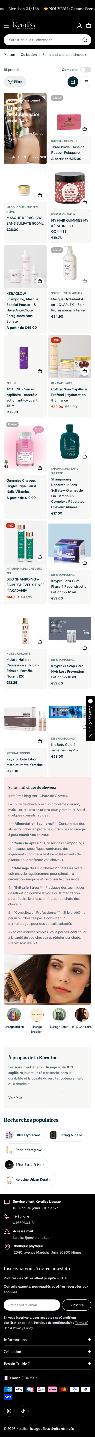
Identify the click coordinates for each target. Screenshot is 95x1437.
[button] (90, 718)
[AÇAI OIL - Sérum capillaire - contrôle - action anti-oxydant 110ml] (25, 356)
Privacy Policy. (23, 1328)
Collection (29, 55)
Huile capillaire (18, 653)
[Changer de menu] (6, 25)
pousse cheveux (63, 214)
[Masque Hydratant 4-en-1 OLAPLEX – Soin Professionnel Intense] (69, 266)
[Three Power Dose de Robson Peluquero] (69, 114)
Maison (9, 55)
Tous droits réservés (58, 1429)
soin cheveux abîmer (66, 293)
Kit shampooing (63, 575)
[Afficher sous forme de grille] (72, 81)
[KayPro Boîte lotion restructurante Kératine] (25, 719)
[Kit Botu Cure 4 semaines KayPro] (69, 712)
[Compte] (79, 25)
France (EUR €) (22, 1378)
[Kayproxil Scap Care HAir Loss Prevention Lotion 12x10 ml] (69, 630)
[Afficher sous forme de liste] (85, 81)
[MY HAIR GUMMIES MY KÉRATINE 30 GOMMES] (69, 187)
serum (11, 383)
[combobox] (47, 39)
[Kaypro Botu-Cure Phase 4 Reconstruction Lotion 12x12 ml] (69, 545)
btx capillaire (61, 383)
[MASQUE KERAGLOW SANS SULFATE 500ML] (25, 184)
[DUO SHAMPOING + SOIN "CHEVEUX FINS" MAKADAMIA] (25, 542)
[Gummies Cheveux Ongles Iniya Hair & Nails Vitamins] (25, 447)
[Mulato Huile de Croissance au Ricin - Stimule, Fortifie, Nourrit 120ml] (25, 627)
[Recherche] (85, 40)
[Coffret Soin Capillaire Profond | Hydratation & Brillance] (69, 356)
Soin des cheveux (64, 141)
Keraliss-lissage (28, 1429)
